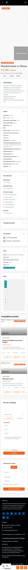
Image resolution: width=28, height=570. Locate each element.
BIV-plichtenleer (16, 552)
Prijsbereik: (5, 484)
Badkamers (7, 481)
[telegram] (11, 513)
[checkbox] (3, 450)
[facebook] (3, 513)
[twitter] (15, 513)
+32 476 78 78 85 (8, 527)
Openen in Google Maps (9, 267)
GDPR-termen (15, 450)
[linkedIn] (19, 513)
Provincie (7, 472)
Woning (4, 337)
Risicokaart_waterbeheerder (13, 241)
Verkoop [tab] (14, 467)
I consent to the (11, 450)
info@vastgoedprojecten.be (11, 530)
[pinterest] (23, 513)
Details (5, 111)
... (2, 350)
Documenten (7, 233)
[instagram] (7, 517)
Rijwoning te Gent (7, 379)
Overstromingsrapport (11, 237)
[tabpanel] (14, 480)
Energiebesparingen (9, 223)
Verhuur (3, 62)
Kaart (4, 276)
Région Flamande (14, 259)
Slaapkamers (7, 477)
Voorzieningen (7, 175)
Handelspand (10, 62)
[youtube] (3, 517)
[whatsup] (7, 513)
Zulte (20, 73)
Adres (5, 251)
